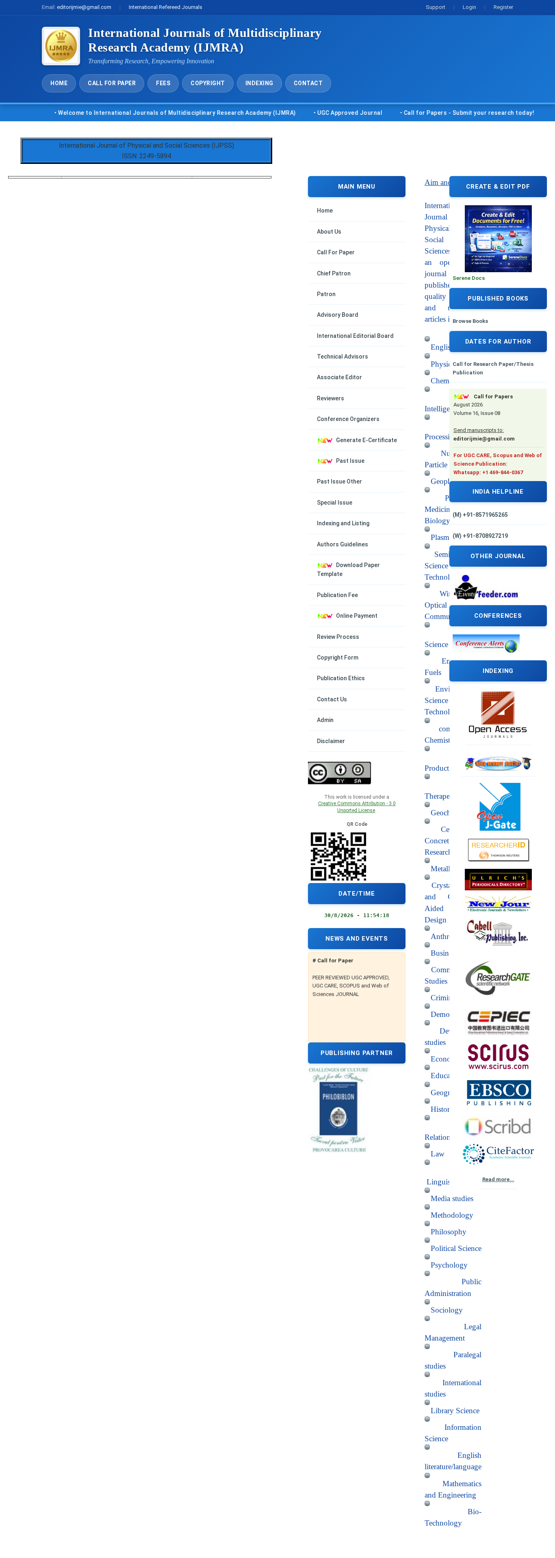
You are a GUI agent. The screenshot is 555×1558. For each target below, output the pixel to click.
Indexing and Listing (343, 523)
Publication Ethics (341, 678)
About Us (329, 231)
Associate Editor (339, 377)
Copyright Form (337, 657)
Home (58, 83)
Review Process (338, 637)
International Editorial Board (355, 336)
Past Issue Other (339, 481)
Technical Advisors (342, 356)
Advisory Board (337, 315)
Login (469, 7)
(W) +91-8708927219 (480, 536)
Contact (308, 83)
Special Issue (334, 502)
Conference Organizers (348, 419)
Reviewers (330, 398)
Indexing (259, 83)
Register (503, 7)
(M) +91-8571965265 (480, 514)
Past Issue (350, 461)
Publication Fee (337, 595)
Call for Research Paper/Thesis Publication (493, 368)
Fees (163, 83)
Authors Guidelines (342, 544)
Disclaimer (331, 741)
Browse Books (470, 321)
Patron (326, 294)
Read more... (498, 1179)
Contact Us (332, 699)
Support (435, 7)
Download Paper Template (348, 569)
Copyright (208, 83)
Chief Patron (334, 273)
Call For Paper (112, 83)
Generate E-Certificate (366, 440)
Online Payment (356, 615)
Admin (325, 720)
